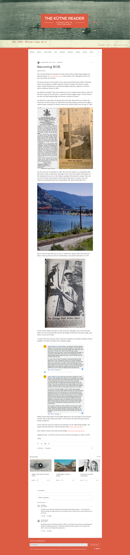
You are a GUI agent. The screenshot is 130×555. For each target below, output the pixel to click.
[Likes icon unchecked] (42, 516)
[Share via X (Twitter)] (41, 443)
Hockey (85, 52)
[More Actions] (92, 506)
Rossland (62, 52)
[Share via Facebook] (38, 443)
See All (98, 456)
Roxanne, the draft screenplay (86, 475)
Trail (55, 52)
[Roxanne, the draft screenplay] (89, 465)
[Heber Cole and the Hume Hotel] (41, 465)
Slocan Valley (47, 52)
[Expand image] (47, 138)
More (91, 52)
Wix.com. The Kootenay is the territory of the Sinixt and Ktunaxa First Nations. (69, 549)
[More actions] (92, 62)
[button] (98, 52)
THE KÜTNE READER (64, 18)
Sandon (78, 52)
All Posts (32, 52)
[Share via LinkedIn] (45, 443)
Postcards (70, 52)
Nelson (39, 52)
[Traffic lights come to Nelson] (65, 465)
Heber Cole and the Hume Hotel (40, 475)
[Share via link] (49, 443)
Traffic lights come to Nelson (63, 475)
